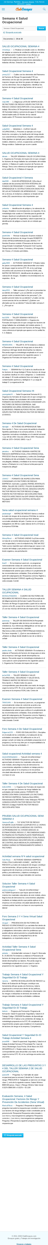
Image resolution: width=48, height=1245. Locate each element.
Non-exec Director (28, 2)
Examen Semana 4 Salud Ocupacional (22, 559)
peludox (5, 953)
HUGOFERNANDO (9, 757)
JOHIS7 (5, 479)
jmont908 (5, 1041)
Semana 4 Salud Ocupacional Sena (20, 448)
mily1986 (5, 102)
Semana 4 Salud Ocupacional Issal (20, 535)
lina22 (4, 563)
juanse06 (5, 1075)
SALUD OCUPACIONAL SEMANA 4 (20, 46)
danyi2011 (6, 290)
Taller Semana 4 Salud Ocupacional (20, 617)
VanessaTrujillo (8, 822)
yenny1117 (6, 74)
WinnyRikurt (7, 538)
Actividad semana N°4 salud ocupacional (23, 856)
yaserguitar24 (7, 394)
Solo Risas (6, 860)
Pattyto (5, 370)
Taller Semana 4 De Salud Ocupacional (22, 783)
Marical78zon (7, 1105)
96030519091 (7, 345)
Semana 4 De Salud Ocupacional (19, 423)
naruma (5, 981)
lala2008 (5, 181)
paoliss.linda (7, 650)
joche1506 (6, 675)
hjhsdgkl (5, 427)
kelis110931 (6, 787)
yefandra (5, 208)
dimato (4, 156)
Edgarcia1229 (7, 732)
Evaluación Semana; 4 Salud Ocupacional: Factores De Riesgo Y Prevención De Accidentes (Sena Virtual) (23, 1099)
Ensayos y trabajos (24, 1244)
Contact (28, 4)
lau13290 (5, 318)
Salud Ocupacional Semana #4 (18, 391)
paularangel (6, 514)
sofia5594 (6, 129)
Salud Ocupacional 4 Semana (17, 177)
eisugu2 (5, 923)
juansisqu (5, 621)
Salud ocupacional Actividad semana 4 (22, 753)
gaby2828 (6, 263)
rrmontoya (6, 50)
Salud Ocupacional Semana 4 (17, 71)
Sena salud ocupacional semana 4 (20, 510)
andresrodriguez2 (8, 890)
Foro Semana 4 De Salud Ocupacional (22, 729)
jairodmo (5, 451)
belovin (5, 1011)
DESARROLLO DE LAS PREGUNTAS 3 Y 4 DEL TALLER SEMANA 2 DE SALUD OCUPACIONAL (24, 1068)
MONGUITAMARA (9, 596)
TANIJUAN (6, 702)
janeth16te (6, 236)
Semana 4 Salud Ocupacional (17, 98)
